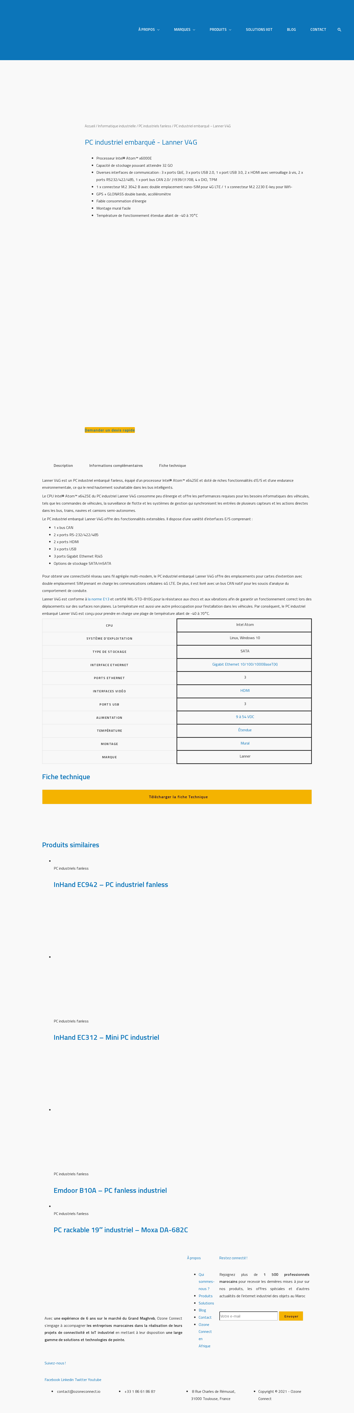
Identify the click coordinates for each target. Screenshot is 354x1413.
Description (63, 465)
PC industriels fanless (155, 126)
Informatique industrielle (117, 126)
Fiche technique (172, 465)
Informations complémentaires (116, 465)
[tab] (63, 465)
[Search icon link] (339, 30)
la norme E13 (98, 599)
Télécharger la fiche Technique (178, 797)
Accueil (90, 126)
